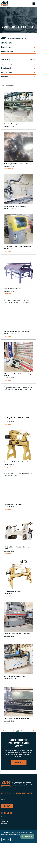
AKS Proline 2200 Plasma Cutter (14, 676)
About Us (4, 823)
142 (13, 730)
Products (4, 817)
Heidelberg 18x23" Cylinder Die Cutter (16, 164)
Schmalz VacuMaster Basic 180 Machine (17, 331)
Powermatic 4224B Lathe (12, 591)
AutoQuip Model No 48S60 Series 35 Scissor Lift (18, 418)
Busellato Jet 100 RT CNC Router (15, 206)
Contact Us (18, 763)
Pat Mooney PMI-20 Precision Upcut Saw (17, 246)
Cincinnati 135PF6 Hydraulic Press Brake (17, 633)
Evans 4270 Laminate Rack (12, 289)
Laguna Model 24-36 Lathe (13, 504)
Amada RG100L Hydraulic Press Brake (16, 718)
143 (17, 731)
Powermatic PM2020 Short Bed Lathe (16, 462)
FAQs (2, 819)
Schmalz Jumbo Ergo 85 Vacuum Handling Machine (17, 374)
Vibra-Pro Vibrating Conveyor (14, 124)
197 (29, 730)
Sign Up (7, 806)
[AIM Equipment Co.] (4, 3)
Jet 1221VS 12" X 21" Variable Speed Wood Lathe (17, 548)
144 (22, 730)
